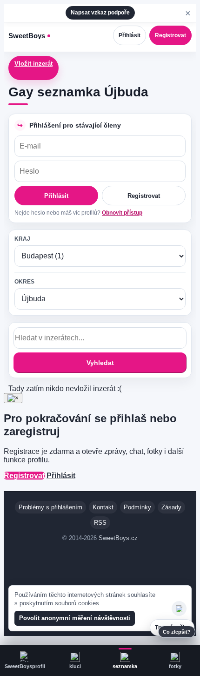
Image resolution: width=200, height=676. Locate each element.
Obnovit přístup (122, 213)
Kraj (22, 239)
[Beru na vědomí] (179, 608)
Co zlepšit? (177, 632)
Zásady (171, 507)
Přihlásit (129, 35)
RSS (100, 522)
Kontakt (103, 507)
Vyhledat (100, 362)
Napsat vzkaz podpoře (100, 12)
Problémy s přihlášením (50, 507)
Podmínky (137, 507)
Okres (24, 281)
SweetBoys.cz (118, 537)
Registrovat (170, 35)
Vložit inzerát (33, 63)
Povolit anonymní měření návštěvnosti (74, 618)
